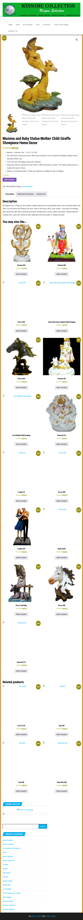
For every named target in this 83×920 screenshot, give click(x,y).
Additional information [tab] (25, 194)
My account (28, 25)
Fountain (5, 865)
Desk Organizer (8, 856)
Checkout (47, 25)
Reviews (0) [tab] (41, 194)
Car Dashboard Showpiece (12, 848)
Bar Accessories (8, 844)
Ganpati (5, 869)
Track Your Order (61, 25)
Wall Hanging (7, 897)
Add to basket (9, 180)
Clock (4, 852)
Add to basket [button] (21, 274)
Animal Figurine (27, 186)
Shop (18, 25)
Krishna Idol (6, 885)
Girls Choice (7, 873)
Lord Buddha (7, 889)
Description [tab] (10, 194)
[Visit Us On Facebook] (25, 810)
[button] (77, 40)
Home (10, 25)
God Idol (5, 877)
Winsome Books (8, 901)
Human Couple (7, 881)
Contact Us (12, 31)
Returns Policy (37, 916)
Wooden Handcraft (9, 905)
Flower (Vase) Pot (9, 861)
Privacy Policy (51, 916)
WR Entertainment (9, 909)
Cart (38, 25)
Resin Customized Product (12, 893)
